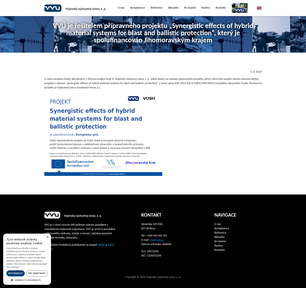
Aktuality (173, 7)
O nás (217, 224)
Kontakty (221, 7)
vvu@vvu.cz (157, 240)
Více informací (13, 267)
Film (240, 8)
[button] (27, 280)
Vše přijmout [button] (15, 273)
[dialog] (27, 259)
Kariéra (206, 7)
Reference (157, 7)
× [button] (47, 237)
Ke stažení (220, 241)
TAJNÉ (101, 244)
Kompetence (137, 7)
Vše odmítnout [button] (37, 273)
